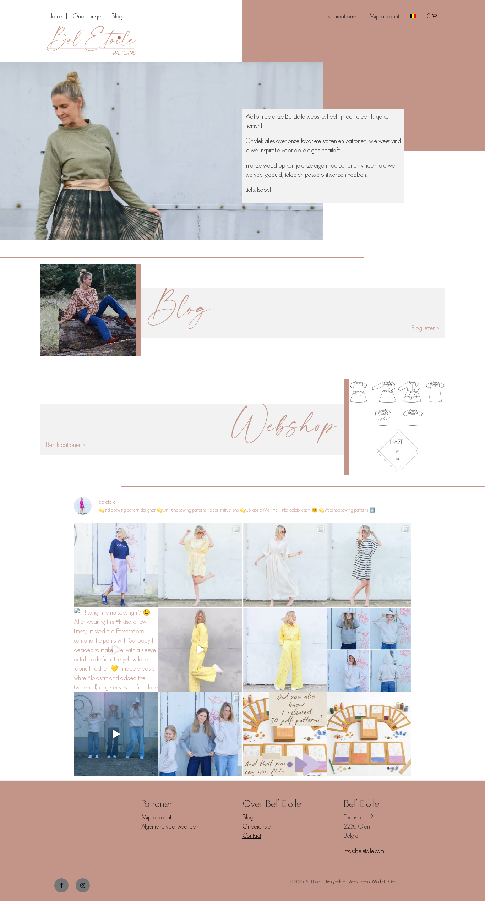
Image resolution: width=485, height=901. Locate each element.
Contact (252, 835)
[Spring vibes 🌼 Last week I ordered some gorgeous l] (285, 650)
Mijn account (384, 16)
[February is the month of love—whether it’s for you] (285, 734)
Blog (116, 16)
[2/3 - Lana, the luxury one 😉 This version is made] (285, 565)
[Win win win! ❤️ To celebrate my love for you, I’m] (369, 734)
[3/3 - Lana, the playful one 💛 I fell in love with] (200, 565)
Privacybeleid (334, 881)
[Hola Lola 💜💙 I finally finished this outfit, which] (116, 565)
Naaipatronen (342, 16)
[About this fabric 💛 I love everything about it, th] (200, 650)
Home (55, 16)
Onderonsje (87, 16)
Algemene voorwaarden (169, 826)
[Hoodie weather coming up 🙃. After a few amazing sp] (369, 650)
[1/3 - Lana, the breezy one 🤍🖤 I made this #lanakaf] (369, 565)
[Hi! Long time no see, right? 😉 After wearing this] (116, 650)
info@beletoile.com (364, 850)
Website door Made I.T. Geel (372, 881)
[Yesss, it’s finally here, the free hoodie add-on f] (200, 734)
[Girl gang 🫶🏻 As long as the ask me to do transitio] (116, 734)
